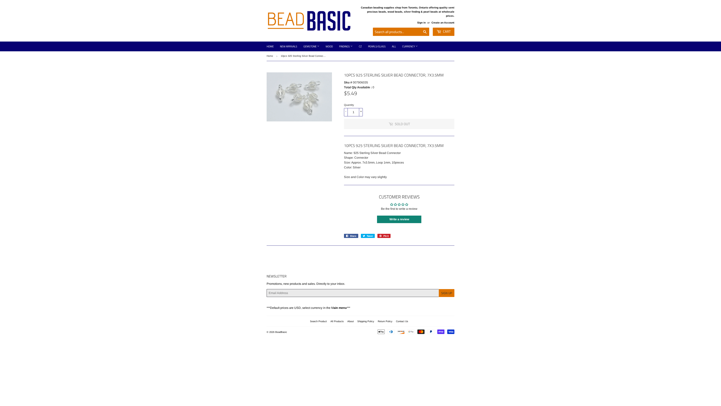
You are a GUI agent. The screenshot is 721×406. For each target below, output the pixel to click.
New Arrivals (288, 46)
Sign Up (446, 293)
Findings (344, 46)
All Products (337, 321)
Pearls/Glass (377, 46)
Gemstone (310, 46)
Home (270, 46)
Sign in (421, 22)
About (350, 321)
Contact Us (402, 321)
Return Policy (385, 321)
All (394, 46)
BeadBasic (281, 332)
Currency (409, 46)
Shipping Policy (365, 321)
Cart (446, 31)
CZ (360, 46)
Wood (329, 46)
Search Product (318, 321)
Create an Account (442, 22)
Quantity (349, 104)
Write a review (399, 219)
